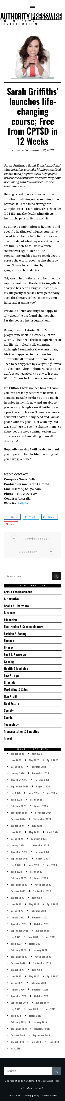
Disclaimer (14, 1095)
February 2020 (38, 983)
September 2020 (42, 963)
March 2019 (35, 1015)
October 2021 (41, 924)
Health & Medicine (16, 668)
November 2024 (43, 812)
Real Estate (11, 703)
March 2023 (36, 871)
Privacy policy (31, 1095)
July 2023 (16, 865)
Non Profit (10, 696)
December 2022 (19, 884)
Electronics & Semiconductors (23, 626)
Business (9, 612)
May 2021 (50, 937)
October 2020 (18, 963)
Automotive (11, 598)
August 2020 (17, 970)
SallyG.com (25, 503)
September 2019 (19, 1002)
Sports (8, 717)
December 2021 (40, 917)
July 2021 (15, 937)
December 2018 (19, 1028)
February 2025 (18, 806)
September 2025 (19, 786)
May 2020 (34, 976)
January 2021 (40, 950)
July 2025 (16, 793)
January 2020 (18, 989)
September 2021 (19, 930)
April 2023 (16, 871)
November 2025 (19, 780)
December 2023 (40, 845)
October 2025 (42, 780)
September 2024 (42, 819)
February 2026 (38, 766)
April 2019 (16, 1015)
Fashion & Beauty (15, 633)
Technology (11, 724)
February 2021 (18, 950)
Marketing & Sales (16, 689)
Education (10, 619)
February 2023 (18, 878)
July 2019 (15, 1009)
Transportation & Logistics (21, 731)
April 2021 (16, 943)
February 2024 (39, 839)
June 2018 (54, 1042)
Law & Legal (12, 675)
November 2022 (43, 884)
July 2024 (37, 825)
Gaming (9, 661)
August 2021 (42, 930)
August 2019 (42, 1002)
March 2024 (17, 839)
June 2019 (33, 1009)
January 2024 (18, 845)
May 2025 (52, 793)
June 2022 (16, 904)
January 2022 (18, 917)
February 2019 (18, 1022)
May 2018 (15, 1048)
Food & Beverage (15, 654)
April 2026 (52, 760)
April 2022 (52, 904)
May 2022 (34, 904)
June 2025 (33, 793)
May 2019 (50, 1009)
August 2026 (17, 753)
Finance (9, 640)
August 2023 (43, 858)
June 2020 (16, 976)
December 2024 (19, 812)
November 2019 (19, 996)
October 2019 (41, 996)
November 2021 (19, 924)
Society (9, 710)
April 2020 (52, 976)
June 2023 (33, 865)
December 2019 (40, 989)
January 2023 (41, 878)
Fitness (8, 647)
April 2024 (53, 832)
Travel (8, 738)
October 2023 (42, 852)
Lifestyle (9, 682)
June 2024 (16, 832)
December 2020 (19, 956)
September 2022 (42, 891)
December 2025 (40, 773)
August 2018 (17, 1042)
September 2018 (41, 1035)
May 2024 (34, 832)
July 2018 (36, 1042)
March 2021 (35, 943)
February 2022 (38, 911)
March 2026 (17, 766)
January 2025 (41, 806)
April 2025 (16, 799)
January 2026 (18, 773)
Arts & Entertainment (18, 592)
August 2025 (43, 786)
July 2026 (37, 753)
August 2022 (17, 897)
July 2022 (37, 897)
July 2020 (37, 970)
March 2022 (17, 911)
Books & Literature (16, 606)
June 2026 (16, 760)
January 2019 (40, 1022)
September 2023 (19, 858)
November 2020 (43, 956)
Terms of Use (50, 1095)
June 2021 (33, 937)
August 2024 (17, 825)
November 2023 (19, 852)
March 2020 (17, 983)
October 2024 (18, 819)
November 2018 (42, 1028)
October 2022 (18, 891)
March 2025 (36, 799)
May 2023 (52, 865)
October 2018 (18, 1035)
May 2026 (34, 760)
